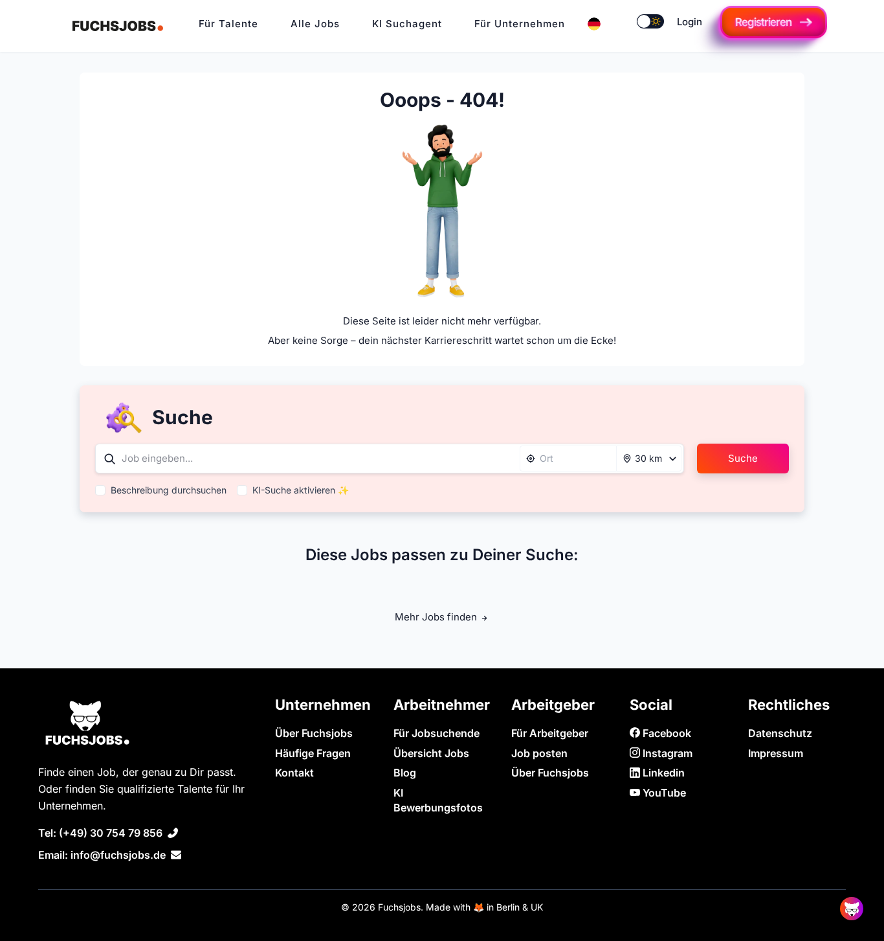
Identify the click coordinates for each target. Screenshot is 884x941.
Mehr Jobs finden (437, 617)
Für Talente (228, 23)
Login (689, 22)
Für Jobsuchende (436, 733)
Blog (404, 772)
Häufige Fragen (313, 753)
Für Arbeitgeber (549, 733)
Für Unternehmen (519, 23)
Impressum (775, 753)
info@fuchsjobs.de (118, 854)
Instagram (666, 753)
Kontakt (294, 772)
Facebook (665, 733)
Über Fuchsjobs (314, 733)
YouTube (663, 792)
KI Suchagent (407, 23)
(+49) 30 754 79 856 (110, 832)
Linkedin (662, 772)
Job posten (539, 753)
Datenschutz (780, 733)
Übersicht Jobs (431, 753)
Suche (743, 458)
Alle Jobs (315, 23)
